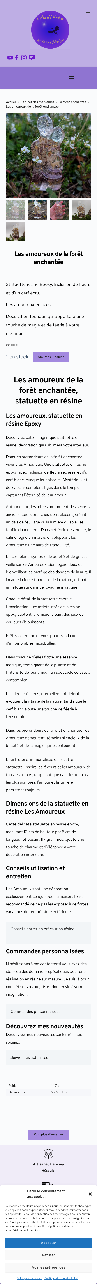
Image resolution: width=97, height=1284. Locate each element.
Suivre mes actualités (29, 1057)
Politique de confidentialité (61, 1278)
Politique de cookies (29, 1278)
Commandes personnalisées (35, 1011)
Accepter (48, 1243)
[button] (90, 1194)
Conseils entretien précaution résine (42, 928)
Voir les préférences (48, 1267)
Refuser (48, 1255)
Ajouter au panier (51, 357)
